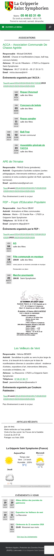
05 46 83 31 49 (31, 15)
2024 (22, 86)
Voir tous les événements (27, 537)
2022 (11, 86)
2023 (17, 86)
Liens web (17, 550)
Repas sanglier (28, 118)
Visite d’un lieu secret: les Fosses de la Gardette (23, 432)
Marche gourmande (23, 275)
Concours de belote (30, 105)
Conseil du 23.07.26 (12, 435)
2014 (17, 83)
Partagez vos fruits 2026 (14, 437)
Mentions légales (12, 548)
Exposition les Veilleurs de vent (29, 512)
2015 (22, 83)
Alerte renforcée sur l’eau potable (17, 429)
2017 (33, 83)
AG (14, 243)
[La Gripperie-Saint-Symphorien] (27, 6)
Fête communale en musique (28, 256)
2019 (44, 188)
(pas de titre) (9, 427)
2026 (32, 86)
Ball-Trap (25, 132)
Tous (5, 83)
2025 (27, 86)
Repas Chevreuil (29, 92)
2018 (38, 83)
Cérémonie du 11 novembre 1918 (30, 524)
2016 (27, 83)
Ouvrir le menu (13, 27)
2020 (6, 86)
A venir (11, 83)
